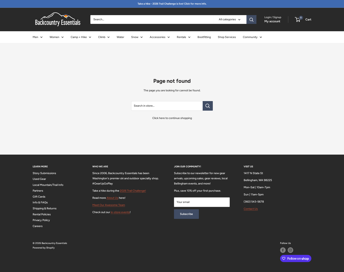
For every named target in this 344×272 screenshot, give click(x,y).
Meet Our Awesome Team (108, 205)
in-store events (120, 212)
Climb (101, 37)
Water (120, 37)
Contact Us (251, 209)
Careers (38, 226)
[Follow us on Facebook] (283, 250)
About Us (112, 198)
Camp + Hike (79, 37)
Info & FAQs (40, 202)
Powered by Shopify (44, 247)
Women (54, 37)
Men (35, 37)
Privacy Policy (41, 220)
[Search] (251, 19)
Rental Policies (42, 214)
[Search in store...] (208, 106)
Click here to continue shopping (172, 118)
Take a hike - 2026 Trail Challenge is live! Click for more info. (172, 3)
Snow (134, 37)
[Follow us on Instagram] (290, 250)
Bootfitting (204, 37)
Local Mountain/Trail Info (48, 185)
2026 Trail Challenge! (133, 190)
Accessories (157, 37)
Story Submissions (44, 173)
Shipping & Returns (45, 208)
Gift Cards (39, 196)
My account (272, 21)
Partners (38, 190)
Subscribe (186, 214)
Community (250, 37)
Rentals (181, 37)
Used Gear (39, 179)
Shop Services (227, 37)
